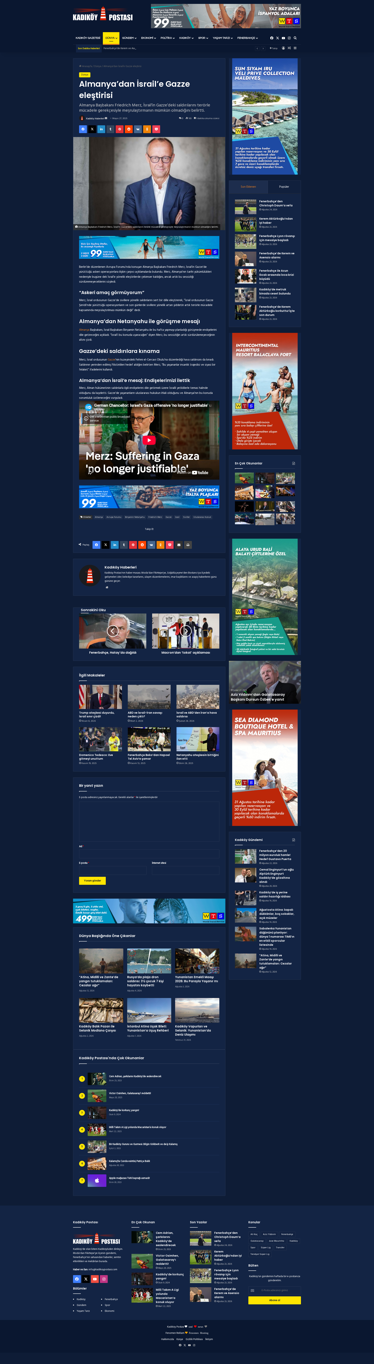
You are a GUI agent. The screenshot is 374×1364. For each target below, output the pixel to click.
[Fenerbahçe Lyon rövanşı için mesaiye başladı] (245, 241)
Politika (166, 38)
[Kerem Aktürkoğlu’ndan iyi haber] (245, 224)
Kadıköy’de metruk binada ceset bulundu (275, 291)
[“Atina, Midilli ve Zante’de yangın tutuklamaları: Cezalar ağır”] (101, 961)
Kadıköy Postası (175, 1327)
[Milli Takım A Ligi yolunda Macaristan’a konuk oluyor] (142, 1295)
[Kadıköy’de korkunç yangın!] (264, 478)
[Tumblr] (110, 129)
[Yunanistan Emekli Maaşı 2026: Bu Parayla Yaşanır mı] (197, 961)
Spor (201, 38)
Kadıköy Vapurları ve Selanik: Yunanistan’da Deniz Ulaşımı (193, 1030)
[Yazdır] (188, 545)
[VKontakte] (138, 129)
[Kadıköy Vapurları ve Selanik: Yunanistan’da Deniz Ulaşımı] (197, 1010)
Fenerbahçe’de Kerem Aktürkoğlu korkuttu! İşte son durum (277, 311)
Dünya (110, 38)
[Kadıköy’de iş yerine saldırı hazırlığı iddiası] (245, 898)
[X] (92, 129)
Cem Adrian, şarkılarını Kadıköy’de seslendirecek (135, 1076)
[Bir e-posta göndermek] (106, 118)
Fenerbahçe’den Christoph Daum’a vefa (276, 203)
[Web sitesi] (107, 587)
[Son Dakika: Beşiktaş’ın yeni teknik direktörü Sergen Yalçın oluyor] (264, 506)
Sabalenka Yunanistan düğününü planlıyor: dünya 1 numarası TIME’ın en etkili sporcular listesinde (276, 936)
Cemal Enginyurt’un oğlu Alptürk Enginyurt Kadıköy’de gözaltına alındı (276, 876)
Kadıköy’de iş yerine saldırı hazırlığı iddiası (274, 894)
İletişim (209, 1339)
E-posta (84, 863)
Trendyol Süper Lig (260, 1254)
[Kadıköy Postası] (102, 13)
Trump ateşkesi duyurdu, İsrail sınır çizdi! (97, 714)
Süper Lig (266, 1248)
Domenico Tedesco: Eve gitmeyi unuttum (96, 757)
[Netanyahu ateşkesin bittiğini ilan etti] (197, 739)
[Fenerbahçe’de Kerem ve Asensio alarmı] (245, 259)
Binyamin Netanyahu (135, 517)
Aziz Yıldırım (269, 1234)
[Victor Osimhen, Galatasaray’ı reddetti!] (244, 478)
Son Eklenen (248, 187)
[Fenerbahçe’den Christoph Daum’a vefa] (245, 207)
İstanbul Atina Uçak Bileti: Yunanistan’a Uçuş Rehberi (148, 1028)
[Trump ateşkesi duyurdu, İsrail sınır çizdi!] (100, 697)
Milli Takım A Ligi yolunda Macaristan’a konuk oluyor (137, 1127)
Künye (179, 1339)
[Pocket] (156, 129)
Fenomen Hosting (198, 1332)
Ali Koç (254, 1234)
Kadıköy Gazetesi (88, 38)
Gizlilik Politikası (194, 1339)
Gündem (128, 38)
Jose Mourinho (276, 1241)
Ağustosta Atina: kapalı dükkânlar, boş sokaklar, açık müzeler (276, 914)
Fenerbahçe (246, 38)
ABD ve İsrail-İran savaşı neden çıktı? (145, 714)
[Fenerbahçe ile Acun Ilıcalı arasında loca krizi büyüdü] (245, 276)
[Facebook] (83, 129)
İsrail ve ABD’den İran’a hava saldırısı (196, 714)
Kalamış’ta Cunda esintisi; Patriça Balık (129, 1161)
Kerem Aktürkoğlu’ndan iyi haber (228, 1256)
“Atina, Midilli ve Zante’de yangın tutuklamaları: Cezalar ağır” (98, 981)
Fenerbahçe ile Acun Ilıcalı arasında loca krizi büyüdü (132, 48)
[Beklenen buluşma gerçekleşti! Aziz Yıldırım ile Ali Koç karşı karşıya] (244, 519)
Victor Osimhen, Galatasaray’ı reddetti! (130, 1093)
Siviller (186, 517)
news (200, 1326)
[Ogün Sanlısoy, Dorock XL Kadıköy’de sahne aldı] (285, 490)
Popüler (284, 187)
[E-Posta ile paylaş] (179, 545)
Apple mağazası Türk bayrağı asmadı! (129, 1178)
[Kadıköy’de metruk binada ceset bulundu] (245, 295)
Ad (81, 846)
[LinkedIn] (101, 129)
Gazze (111, 359)
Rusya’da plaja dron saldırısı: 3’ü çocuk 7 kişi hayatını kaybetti (145, 981)
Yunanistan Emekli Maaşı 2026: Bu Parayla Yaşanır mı (196, 979)
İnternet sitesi (159, 863)
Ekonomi (147, 38)
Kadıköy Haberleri (95, 118)
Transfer (280, 1248)
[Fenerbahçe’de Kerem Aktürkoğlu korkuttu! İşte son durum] (245, 312)
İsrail (177, 517)
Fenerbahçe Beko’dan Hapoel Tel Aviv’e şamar (149, 757)
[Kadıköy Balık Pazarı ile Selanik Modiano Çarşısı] (101, 1010)
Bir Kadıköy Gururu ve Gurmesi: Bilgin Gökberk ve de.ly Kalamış (143, 1144)
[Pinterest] (119, 129)
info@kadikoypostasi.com (103, 1270)
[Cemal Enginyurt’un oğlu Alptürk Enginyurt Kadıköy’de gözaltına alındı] (245, 875)
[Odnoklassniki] (147, 129)
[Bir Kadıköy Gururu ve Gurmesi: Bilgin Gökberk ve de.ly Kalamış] (285, 478)
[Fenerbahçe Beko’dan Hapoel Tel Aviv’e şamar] (149, 739)
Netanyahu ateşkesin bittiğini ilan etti (197, 757)
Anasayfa (86, 66)
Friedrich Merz (155, 517)
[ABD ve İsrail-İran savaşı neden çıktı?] (149, 697)
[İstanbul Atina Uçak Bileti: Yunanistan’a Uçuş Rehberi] (149, 1010)
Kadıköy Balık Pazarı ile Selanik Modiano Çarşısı (97, 1028)
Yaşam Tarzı (221, 38)
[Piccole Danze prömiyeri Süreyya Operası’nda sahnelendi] (244, 506)
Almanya (84, 330)
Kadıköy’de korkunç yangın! (124, 1110)
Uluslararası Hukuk (202, 517)
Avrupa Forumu (114, 517)
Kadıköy (185, 38)
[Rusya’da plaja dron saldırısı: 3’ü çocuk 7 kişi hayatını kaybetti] (149, 961)
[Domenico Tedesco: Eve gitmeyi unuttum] (100, 739)
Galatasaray (257, 1241)
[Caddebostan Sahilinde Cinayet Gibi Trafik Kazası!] (264, 519)
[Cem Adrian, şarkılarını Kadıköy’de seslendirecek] (142, 1237)
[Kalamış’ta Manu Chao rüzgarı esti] (264, 491)
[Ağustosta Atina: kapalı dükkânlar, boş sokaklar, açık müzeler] (245, 915)
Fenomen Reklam (175, 1333)
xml (191, 1326)
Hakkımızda (167, 1339)
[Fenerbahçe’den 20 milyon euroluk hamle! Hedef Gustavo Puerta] (245, 856)
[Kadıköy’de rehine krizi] (285, 506)
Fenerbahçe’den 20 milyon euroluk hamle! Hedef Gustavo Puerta (275, 855)
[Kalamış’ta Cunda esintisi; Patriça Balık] (244, 492)
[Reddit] (129, 129)
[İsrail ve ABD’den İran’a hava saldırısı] (197, 697)
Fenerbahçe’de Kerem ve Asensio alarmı (277, 255)
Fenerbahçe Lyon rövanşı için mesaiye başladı (277, 238)
